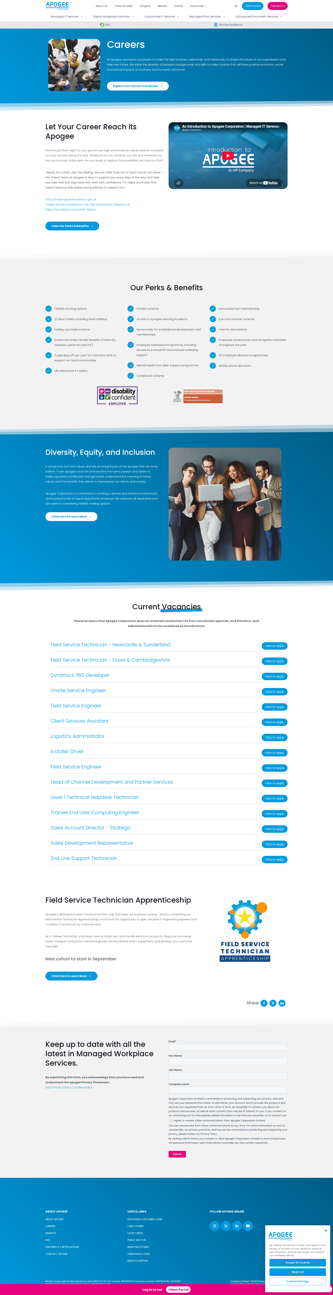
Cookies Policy (83, 1087)
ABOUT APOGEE (54, 1219)
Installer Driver (67, 751)
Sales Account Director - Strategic (91, 827)
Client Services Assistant (80, 721)
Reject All (298, 1272)
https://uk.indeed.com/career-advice (70, 210)
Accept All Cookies (298, 1262)
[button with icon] (215, 1226)
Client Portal (178, 1289)
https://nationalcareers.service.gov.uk (70, 199)
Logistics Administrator (78, 736)
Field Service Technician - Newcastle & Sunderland (110, 644)
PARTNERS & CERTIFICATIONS (62, 1247)
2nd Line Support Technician (84, 858)
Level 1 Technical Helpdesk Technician (95, 797)
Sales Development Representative (92, 843)
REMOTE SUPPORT (137, 1261)
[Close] (326, 1230)
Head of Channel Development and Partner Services (112, 782)
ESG (47, 1240)
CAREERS (50, 1226)
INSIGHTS (50, 1233)
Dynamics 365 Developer (80, 675)
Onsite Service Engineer (78, 690)
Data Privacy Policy (58, 1087)
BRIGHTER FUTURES (138, 1247)
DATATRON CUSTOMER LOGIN (144, 1219)
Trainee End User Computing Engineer (95, 812)
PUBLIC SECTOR (136, 1240)
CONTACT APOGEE (56, 1254)
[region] (297, 1258)
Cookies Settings (298, 1281)
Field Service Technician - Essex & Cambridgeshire (110, 660)
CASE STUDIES (135, 1226)
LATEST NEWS (135, 1233)
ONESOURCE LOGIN (138, 1254)
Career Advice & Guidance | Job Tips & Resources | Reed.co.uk (87, 204)
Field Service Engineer (76, 705)
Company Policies (239, 1281)
